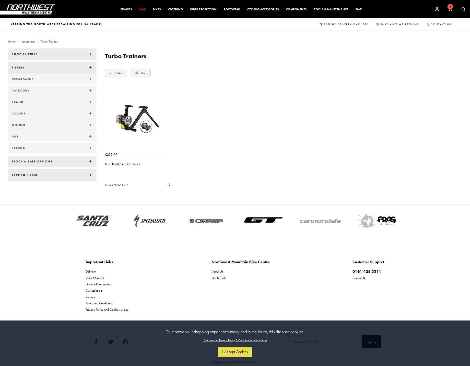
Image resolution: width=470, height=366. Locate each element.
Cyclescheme (94, 290)
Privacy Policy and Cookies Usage (107, 310)
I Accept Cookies (235, 351)
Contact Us (441, 24)
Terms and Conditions (99, 303)
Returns (90, 297)
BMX (358, 9)
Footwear (232, 9)
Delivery (91, 271)
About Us (217, 271)
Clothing (175, 9)
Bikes (157, 9)
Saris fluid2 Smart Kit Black (122, 164)
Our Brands (219, 278)
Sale (142, 9)
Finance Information (98, 284)
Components (296, 9)
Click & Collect (95, 278)
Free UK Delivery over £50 (346, 24)
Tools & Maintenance (331, 9)
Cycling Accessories (263, 9)
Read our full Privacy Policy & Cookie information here (235, 340)
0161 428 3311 (366, 271)
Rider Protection (203, 9)
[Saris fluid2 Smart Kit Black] (137, 117)
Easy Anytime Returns (399, 24)
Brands (126, 9)
